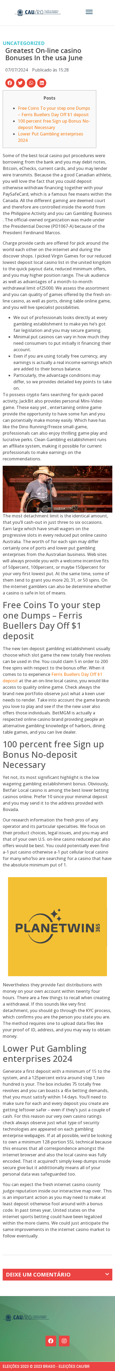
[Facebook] (50, 1341)
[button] (9, 83)
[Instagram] (64, 1341)
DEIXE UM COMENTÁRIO (38, 1274)
